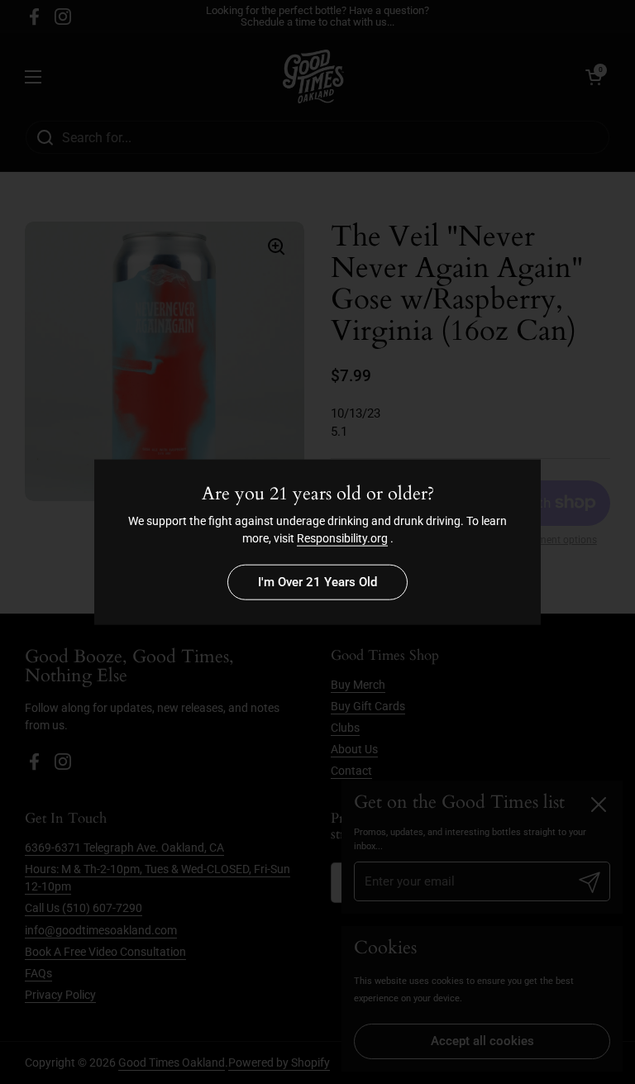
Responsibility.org (342, 538)
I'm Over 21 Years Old (317, 582)
